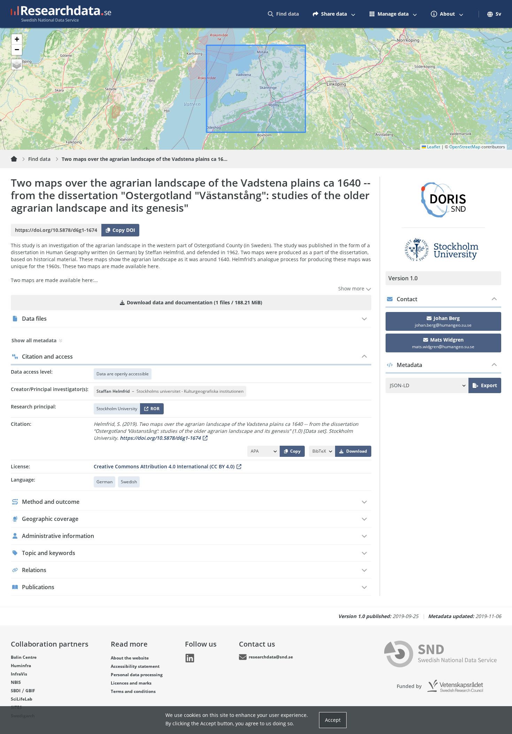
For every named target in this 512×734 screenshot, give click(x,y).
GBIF (30, 691)
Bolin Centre (24, 657)
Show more (352, 288)
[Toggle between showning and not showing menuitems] (353, 14)
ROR (154, 410)
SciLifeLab (21, 699)
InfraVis (19, 674)
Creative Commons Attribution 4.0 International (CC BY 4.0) (164, 466)
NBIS (16, 682)
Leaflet (433, 147)
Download (356, 451)
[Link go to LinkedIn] (190, 658)
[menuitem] (283, 14)
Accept (333, 720)
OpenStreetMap (464, 147)
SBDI (16, 691)
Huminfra (21, 666)
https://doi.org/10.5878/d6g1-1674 (160, 438)
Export (489, 385)
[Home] (18, 159)
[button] (16, 39)
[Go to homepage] (61, 14)
